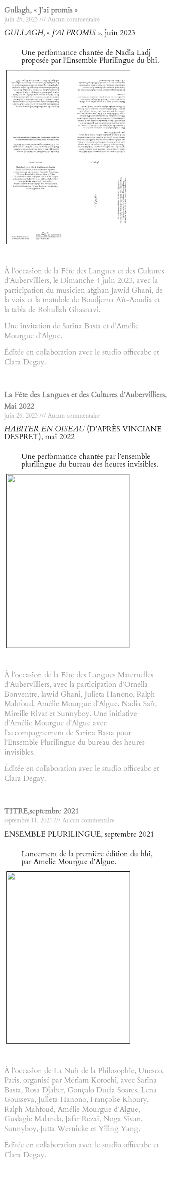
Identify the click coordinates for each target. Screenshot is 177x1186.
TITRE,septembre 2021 (41, 811)
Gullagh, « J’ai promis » (41, 10)
